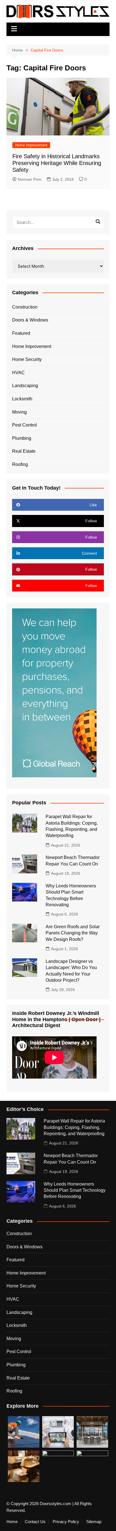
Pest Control (24, 425)
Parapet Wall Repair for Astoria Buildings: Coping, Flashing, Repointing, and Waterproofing (74, 1127)
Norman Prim (29, 179)
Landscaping (25, 385)
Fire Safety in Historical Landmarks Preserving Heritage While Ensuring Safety (56, 163)
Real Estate (23, 451)
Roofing (20, 464)
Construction (24, 307)
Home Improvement (31, 145)
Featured (21, 333)
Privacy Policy (66, 1521)
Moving (19, 412)
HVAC (18, 372)
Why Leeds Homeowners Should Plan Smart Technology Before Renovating (75, 1190)
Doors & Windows (30, 320)
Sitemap (93, 1521)
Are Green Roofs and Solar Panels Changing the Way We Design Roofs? (73, 933)
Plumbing (21, 438)
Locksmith (22, 398)
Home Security (27, 359)
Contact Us (35, 1521)
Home (12, 1521)
